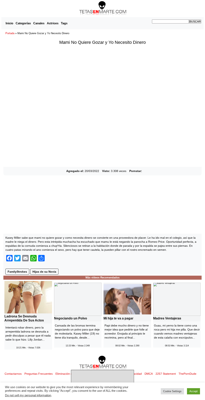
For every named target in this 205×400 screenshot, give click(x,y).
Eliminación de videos (69, 373)
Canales (38, 23)
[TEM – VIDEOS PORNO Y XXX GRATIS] (102, 8)
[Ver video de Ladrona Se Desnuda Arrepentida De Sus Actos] (28, 297)
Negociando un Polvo (70, 318)
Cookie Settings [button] (172, 391)
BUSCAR (195, 21)
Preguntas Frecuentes (38, 373)
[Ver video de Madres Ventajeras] (177, 299)
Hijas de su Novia (44, 271)
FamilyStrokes (17, 271)
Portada (9, 33)
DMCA (149, 373)
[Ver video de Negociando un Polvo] (78, 299)
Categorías (23, 23)
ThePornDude (187, 373)
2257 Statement (166, 373)
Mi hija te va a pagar (118, 318)
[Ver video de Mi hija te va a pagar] (127, 299)
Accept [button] (193, 391)
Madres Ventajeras (167, 318)
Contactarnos (13, 373)
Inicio (9, 23)
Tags (64, 23)
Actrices (52, 23)
